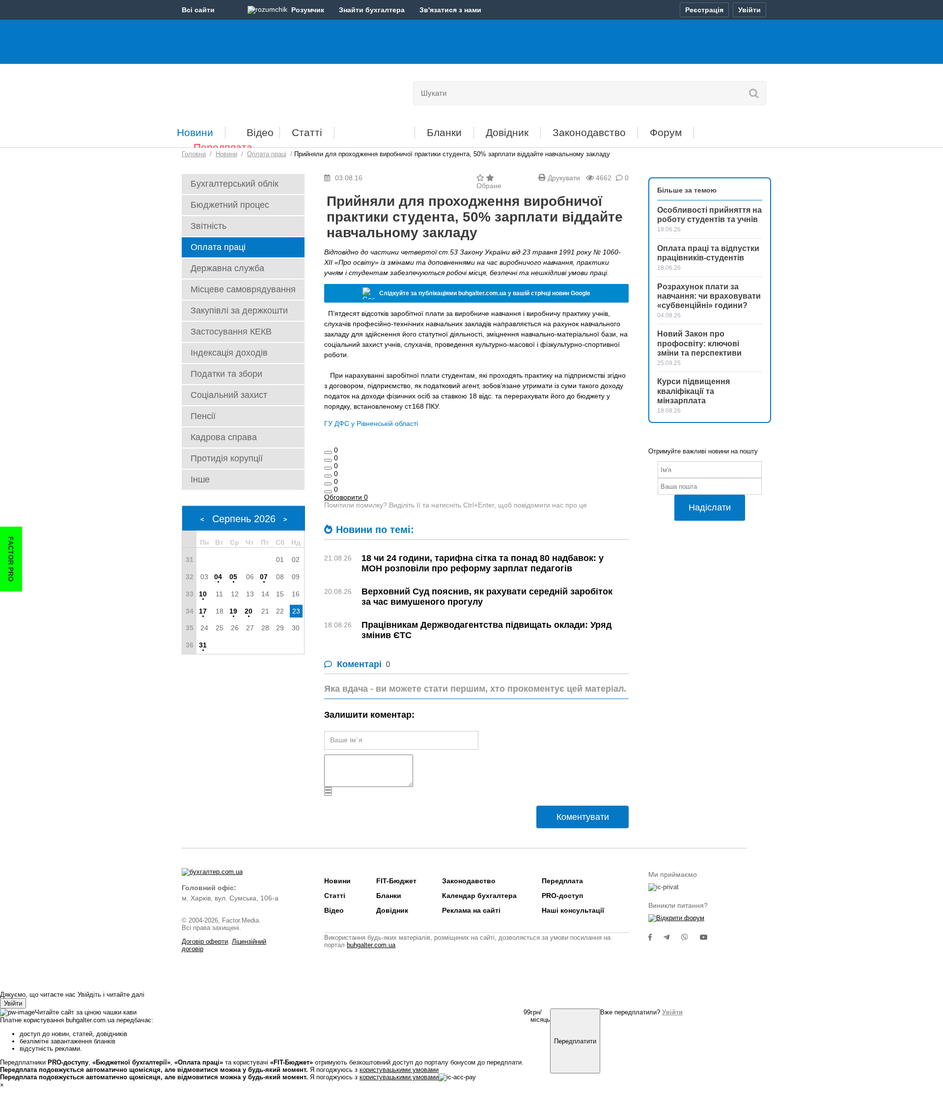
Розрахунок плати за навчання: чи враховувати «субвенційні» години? (709, 295)
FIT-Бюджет (374, 129)
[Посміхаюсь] (328, 460)
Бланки (444, 132)
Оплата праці (218, 247)
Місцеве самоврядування (243, 289)
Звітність (208, 226)
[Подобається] (328, 452)
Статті (307, 132)
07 (264, 577)
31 (203, 645)
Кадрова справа (224, 437)
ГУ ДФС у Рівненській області (371, 423)
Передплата (223, 147)
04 (218, 577)
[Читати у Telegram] (672, 937)
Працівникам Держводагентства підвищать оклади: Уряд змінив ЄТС (486, 630)
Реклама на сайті (471, 910)
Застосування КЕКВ (231, 332)
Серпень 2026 (244, 518)
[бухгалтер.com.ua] (249, 91)
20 (248, 611)
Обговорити (346, 497)
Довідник (507, 132)
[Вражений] (328, 468)
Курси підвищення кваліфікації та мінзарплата (693, 390)
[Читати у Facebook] (656, 937)
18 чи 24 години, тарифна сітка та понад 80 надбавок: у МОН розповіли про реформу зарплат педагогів (482, 563)
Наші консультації (573, 910)
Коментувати (582, 817)
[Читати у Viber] (690, 937)
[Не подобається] (328, 491)
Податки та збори (226, 374)
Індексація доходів (229, 353)
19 (233, 611)
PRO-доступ (562, 895)
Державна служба (227, 268)
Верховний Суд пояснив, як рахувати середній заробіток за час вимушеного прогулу (486, 597)
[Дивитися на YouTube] (709, 937)
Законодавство (589, 132)
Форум (666, 132)
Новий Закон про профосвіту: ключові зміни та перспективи (699, 343)
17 (203, 611)
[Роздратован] (328, 483)
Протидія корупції (227, 458)
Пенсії (203, 416)
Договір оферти (205, 941)
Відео (260, 132)
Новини (195, 132)
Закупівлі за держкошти (239, 310)
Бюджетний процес (230, 205)
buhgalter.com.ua (371, 945)
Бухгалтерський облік (234, 184)
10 (203, 594)
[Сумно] (328, 476)
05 (233, 577)
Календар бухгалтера (479, 895)
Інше (200, 479)
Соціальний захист (229, 395)
